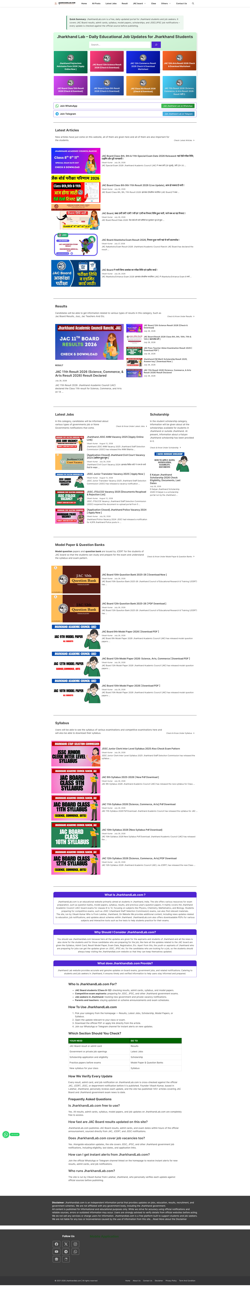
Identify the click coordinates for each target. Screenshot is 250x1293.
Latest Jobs (111, 3)
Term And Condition (187, 1281)
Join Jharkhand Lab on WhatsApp (178, 106)
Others (164, 3)
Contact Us (181, 3)
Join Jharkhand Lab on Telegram (179, 114)
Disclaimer (159, 1281)
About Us (136, 1281)
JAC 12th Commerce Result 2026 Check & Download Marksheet (143, 66)
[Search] (156, 45)
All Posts (96, 3)
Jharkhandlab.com (73, 1281)
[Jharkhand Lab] (64, 3)
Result (125, 3)
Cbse (153, 3)
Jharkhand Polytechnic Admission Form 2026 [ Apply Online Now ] (70, 66)
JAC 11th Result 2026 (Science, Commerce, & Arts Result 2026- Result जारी (179, 91)
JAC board (138, 3)
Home (84, 3)
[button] (193, 3)
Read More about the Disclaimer (170, 1219)
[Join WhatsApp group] (6, 1134)
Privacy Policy (171, 1281)
